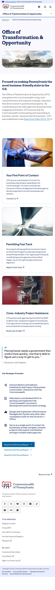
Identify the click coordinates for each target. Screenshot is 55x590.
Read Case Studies (14, 331)
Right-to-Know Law (10, 560)
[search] (45, 6)
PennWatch (7, 556)
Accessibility (6, 571)
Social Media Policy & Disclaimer (21, 574)
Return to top (44, 474)
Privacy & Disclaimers (20, 571)
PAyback (5, 541)
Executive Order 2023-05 (38, 119)
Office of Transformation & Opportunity (22, 14)
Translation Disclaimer (37, 571)
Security (5, 574)
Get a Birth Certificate (11, 532)
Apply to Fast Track (14, 267)
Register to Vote (8, 523)
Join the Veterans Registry (12, 536)
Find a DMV (6, 528)
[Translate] (39, 7)
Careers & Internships (11, 552)
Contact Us (11, 198)
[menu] (50, 6)
